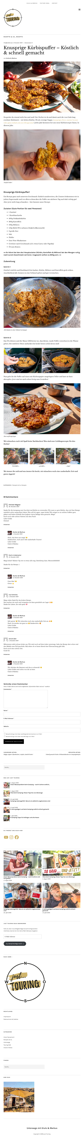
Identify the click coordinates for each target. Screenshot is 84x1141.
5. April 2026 (13, 815)
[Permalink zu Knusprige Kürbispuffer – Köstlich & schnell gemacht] (42, 112)
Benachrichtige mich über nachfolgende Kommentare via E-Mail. (24, 734)
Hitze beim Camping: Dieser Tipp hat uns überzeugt (26, 793)
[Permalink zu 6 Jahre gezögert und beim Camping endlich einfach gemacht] (7, 810)
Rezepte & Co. (9, 37)
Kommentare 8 (28, 43)
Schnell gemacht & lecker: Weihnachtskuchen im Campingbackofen (63, 753)
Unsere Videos (8, 1047)
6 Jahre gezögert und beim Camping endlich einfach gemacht (29, 809)
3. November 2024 (13, 596)
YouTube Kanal (44, 3)
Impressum (7, 1016)
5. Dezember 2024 (17, 534)
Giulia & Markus (32, 3)
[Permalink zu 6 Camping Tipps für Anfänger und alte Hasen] (7, 818)
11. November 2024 (18, 577)
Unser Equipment (9, 1037)
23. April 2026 (14, 799)
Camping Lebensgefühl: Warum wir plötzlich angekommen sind (30, 801)
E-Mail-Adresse (9, 718)
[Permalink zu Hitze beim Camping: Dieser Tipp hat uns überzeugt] (7, 793)
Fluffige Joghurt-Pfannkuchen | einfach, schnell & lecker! (18, 753)
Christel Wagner (14, 505)
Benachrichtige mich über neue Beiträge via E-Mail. (20, 736)
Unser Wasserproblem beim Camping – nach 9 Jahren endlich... (30, 784)
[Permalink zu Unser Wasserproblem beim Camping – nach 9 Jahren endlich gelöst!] (7, 785)
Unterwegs (7, 1042)
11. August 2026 (14, 783)
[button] (23, 360)
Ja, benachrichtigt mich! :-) (15, 944)
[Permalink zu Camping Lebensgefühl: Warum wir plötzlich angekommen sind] (7, 802)
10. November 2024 (14, 557)
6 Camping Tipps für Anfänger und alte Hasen (24, 817)
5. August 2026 (14, 791)
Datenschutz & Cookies (11, 1019)
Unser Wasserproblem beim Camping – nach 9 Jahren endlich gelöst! (22, 877)
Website (6, 726)
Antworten (7, 524)
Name (6, 710)
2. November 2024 (18, 43)
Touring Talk (7, 1045)
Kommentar (8, 689)
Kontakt (54, 3)
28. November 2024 (14, 506)
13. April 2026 (14, 807)
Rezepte (19, 37)
